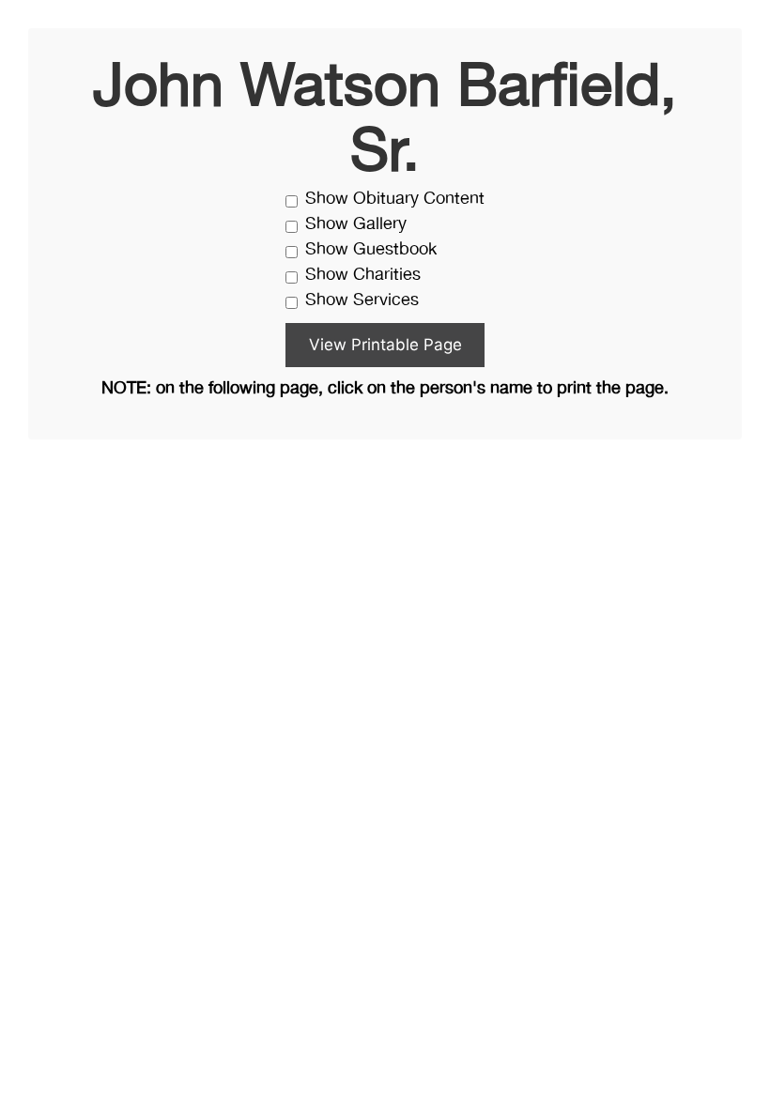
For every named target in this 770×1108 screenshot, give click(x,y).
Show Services (362, 301)
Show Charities (363, 275)
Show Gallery (356, 225)
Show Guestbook (371, 250)
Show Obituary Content (395, 199)
